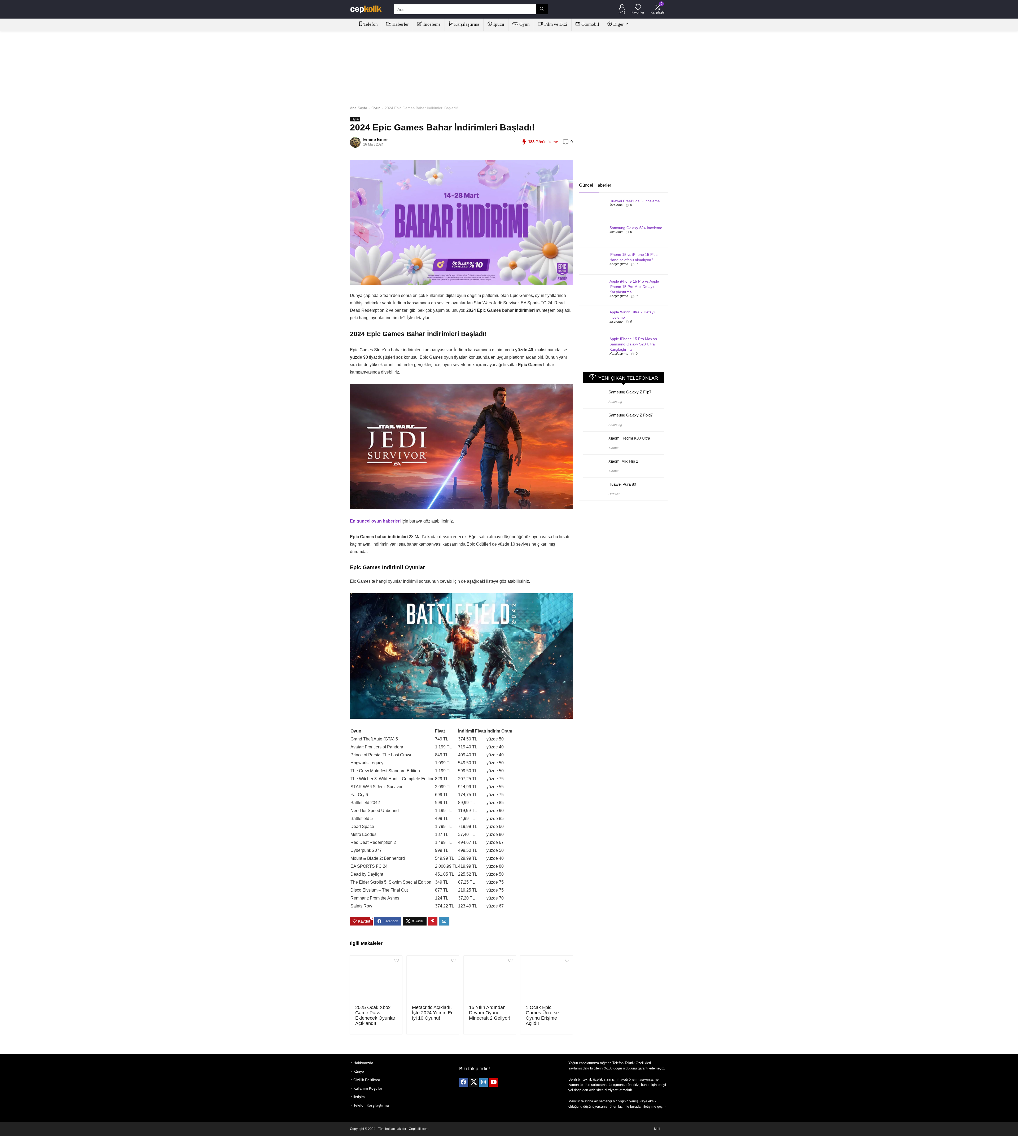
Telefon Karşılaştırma (371, 1105)
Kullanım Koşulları (368, 1088)
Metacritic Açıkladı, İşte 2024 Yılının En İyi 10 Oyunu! (433, 1013)
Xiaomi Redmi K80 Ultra (629, 438)
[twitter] (473, 1082)
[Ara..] (542, 9)
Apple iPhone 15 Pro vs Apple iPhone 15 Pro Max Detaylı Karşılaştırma (634, 286)
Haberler (400, 24)
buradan (636, 1106)
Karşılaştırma (466, 24)
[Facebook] (463, 1082)
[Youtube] (493, 1082)
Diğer (618, 24)
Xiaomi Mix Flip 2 (623, 461)
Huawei (614, 494)
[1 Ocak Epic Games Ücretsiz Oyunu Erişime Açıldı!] (546, 979)
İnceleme (432, 24)
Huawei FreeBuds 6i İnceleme (634, 201)
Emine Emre (375, 139)
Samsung (615, 402)
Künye (358, 1071)
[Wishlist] (638, 7)
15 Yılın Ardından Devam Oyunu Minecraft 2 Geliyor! (489, 1013)
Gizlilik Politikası (366, 1080)
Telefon (370, 24)
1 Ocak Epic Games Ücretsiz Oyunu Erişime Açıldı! (543, 1015)
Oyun (524, 24)
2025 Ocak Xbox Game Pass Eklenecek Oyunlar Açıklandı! (375, 1015)
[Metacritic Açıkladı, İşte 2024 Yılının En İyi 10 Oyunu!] (433, 979)
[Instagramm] (483, 1082)
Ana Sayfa (358, 108)
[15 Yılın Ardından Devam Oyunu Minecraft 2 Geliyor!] (490, 979)
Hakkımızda (363, 1063)
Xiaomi (613, 448)
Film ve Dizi (555, 24)
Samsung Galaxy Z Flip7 (629, 392)
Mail (657, 1129)
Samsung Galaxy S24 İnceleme (635, 228)
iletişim (359, 1097)
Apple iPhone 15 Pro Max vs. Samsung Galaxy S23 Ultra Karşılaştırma (633, 344)
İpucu (498, 24)
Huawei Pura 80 (622, 484)
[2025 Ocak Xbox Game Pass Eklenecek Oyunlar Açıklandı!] (376, 979)
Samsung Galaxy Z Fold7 (630, 415)
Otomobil (590, 24)
